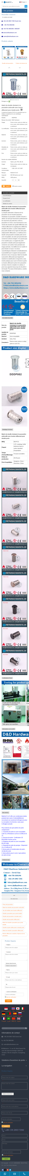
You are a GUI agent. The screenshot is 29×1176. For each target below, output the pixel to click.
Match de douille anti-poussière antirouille (13, 907)
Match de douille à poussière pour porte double (13, 923)
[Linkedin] (10, 1170)
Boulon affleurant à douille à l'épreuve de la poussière (14, 934)
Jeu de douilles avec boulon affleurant (12, 910)
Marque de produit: (6, 120)
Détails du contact (7, 203)
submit (8, 1001)
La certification (6, 201)
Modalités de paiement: (5, 148)
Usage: (3, 122)
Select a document (11, 965)
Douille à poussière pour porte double (12, 913)
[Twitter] (5, 1170)
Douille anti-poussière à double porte (12, 916)
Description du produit (8, 193)
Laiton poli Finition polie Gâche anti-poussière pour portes (8, 63)
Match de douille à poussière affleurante (13, 930)
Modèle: (4, 117)
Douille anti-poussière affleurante (11, 919)
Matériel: (4, 134)
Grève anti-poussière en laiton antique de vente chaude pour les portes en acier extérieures (22, 63)
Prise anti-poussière (8, 904)
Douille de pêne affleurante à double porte (13, 927)
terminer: (4, 141)
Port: (3, 153)
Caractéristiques (7, 195)
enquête (8, 186)
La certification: (5, 128)
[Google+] (8, 1170)
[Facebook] (3, 1170)
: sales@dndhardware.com (10, 1044)
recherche (26, 6)
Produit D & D (6, 198)
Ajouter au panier (18, 186)
